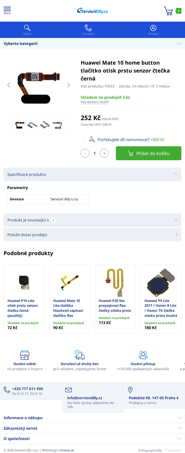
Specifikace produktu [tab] (26, 174)
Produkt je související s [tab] (30, 220)
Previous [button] (8, 85)
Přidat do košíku (153, 153)
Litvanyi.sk (66, 450)
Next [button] (68, 85)
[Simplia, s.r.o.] (171, 450)
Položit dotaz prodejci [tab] (27, 234)
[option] (38, 85)
